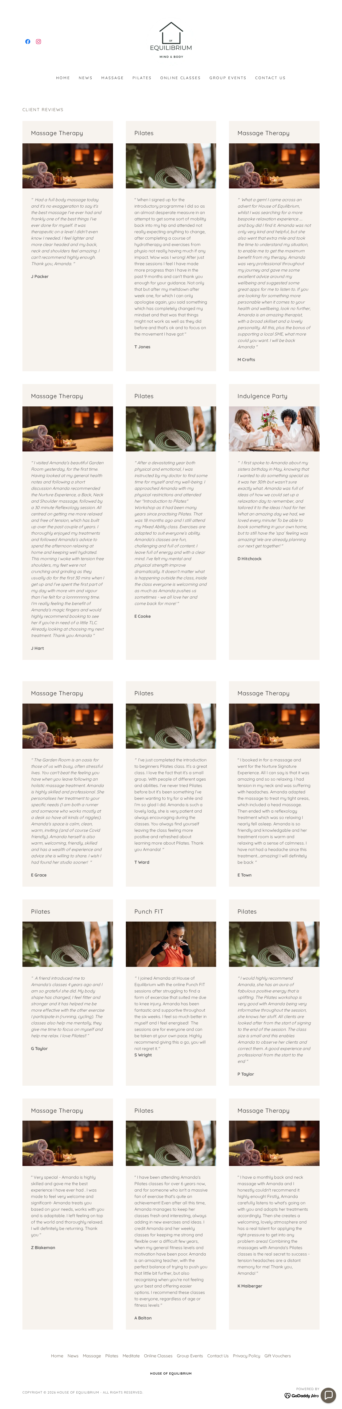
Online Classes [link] (180, 77)
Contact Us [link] (270, 77)
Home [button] (57, 1355)
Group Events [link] (228, 77)
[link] (27, 41)
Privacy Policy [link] (246, 1355)
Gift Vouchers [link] (278, 1355)
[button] (328, 1395)
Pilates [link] (142, 77)
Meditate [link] (131, 1355)
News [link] (86, 77)
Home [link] (63, 77)
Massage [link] (112, 77)
